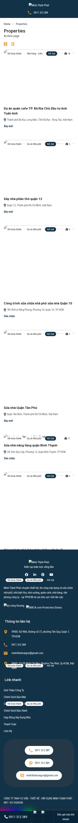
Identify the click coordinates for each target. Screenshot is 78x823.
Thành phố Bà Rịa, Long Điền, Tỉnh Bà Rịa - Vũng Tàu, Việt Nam (39, 119)
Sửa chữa (9, 316)
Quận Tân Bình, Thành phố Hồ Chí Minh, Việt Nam (32, 414)
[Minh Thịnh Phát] (39, 5)
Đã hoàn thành (14, 53)
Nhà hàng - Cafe (34, 53)
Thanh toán (10, 724)
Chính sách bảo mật (15, 697)
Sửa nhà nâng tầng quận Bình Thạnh (30, 445)
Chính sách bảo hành (15, 710)
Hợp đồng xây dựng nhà (17, 717)
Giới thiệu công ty (14, 690)
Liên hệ (8, 731)
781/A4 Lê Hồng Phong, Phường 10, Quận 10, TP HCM (35, 309)
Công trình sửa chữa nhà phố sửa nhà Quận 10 (38, 303)
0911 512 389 (41, 12)
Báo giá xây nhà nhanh (65, 817)
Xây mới (8, 126)
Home (7, 24)
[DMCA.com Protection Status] (44, 607)
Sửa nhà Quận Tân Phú (20, 408)
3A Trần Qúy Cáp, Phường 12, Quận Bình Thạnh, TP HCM (36, 451)
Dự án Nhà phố (34, 144)
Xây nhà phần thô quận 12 (23, 199)
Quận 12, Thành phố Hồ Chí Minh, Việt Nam (29, 205)
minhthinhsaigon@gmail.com (27, 653)
